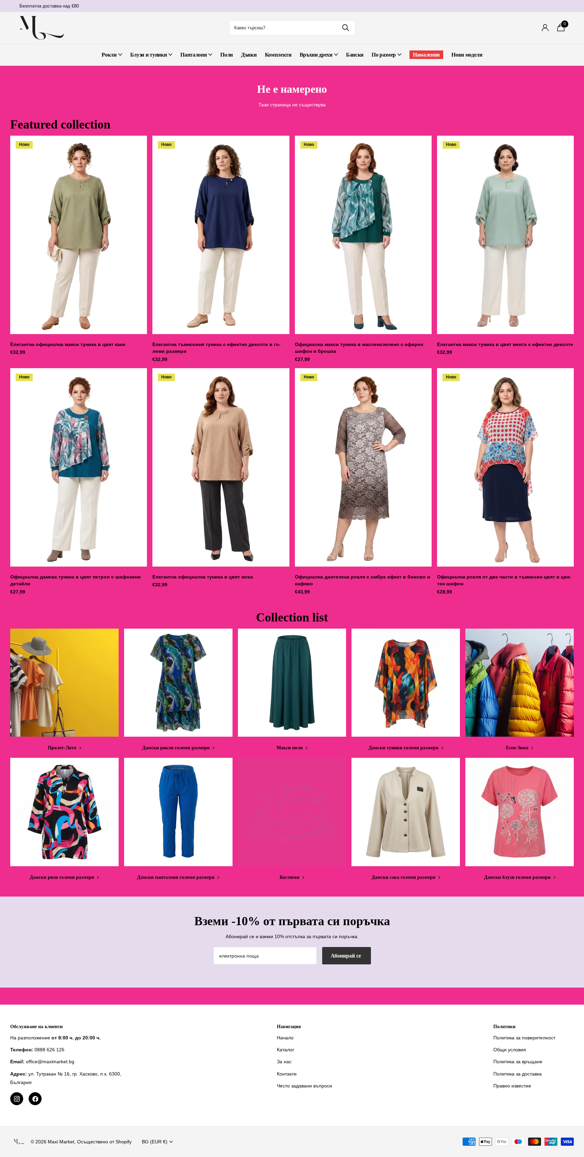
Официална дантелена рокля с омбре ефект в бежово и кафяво (362, 580)
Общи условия (509, 1049)
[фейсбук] (35, 1098)
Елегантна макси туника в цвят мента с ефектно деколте (505, 344)
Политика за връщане (517, 1061)
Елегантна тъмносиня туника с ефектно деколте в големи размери (216, 348)
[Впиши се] (545, 27)
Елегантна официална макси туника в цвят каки (67, 344)
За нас (284, 1061)
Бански (354, 55)
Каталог (285, 1049)
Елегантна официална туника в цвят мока (202, 577)
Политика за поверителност (524, 1037)
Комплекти (278, 55)
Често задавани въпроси (304, 1085)
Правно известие (512, 1085)
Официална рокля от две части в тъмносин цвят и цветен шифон (504, 580)
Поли (226, 55)
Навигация (289, 1026)
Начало (285, 1037)
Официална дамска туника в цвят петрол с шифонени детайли (75, 580)
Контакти (287, 1074)
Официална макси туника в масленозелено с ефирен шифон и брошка (359, 348)
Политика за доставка (517, 1074)
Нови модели (466, 55)
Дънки (248, 55)
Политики (504, 1026)
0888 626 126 (49, 1049)
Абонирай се (346, 956)
